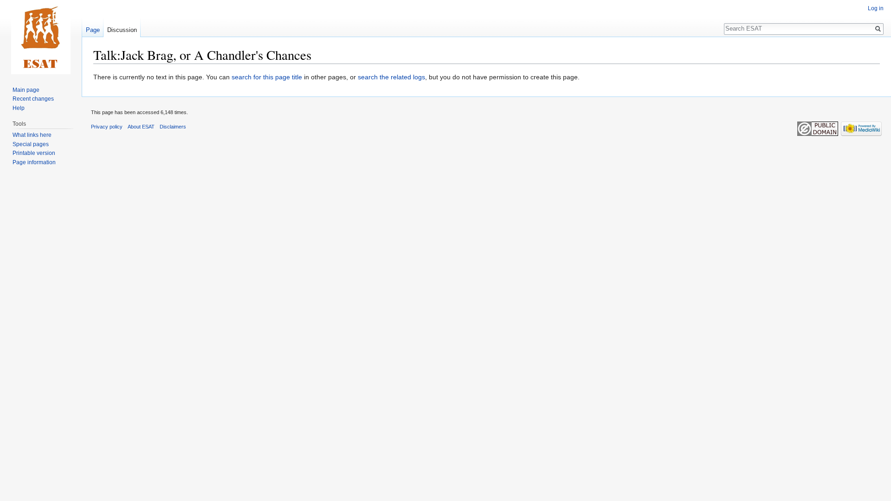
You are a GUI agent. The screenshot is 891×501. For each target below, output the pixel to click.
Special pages (31, 144)
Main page (26, 90)
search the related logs (391, 77)
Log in (876, 8)
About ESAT (141, 126)
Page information (34, 162)
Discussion (122, 29)
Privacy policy (107, 126)
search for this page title (267, 77)
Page (93, 29)
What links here (32, 135)
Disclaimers (173, 126)
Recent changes (33, 99)
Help (19, 108)
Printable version (34, 153)
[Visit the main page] (41, 37)
